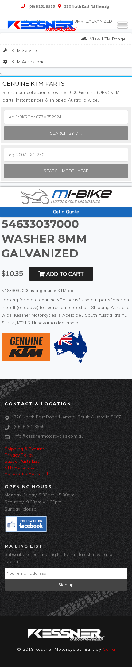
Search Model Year (66, 171)
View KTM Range (107, 39)
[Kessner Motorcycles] (43, 25)
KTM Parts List (19, 467)
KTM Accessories (28, 61)
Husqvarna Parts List (26, 473)
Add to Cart (64, 273)
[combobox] (66, 155)
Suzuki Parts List (22, 461)
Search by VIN (66, 133)
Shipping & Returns (25, 449)
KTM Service (23, 50)
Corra (109, 649)
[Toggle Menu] (122, 27)
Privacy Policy (19, 455)
